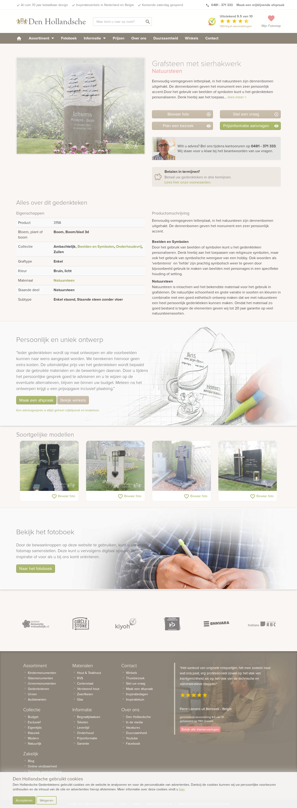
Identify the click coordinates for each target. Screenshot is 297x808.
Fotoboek (69, 38)
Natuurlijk (34, 743)
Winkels (191, 38)
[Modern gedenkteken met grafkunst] (115, 466)
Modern (33, 738)
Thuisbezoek (135, 678)
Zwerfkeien (85, 694)
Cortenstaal (85, 683)
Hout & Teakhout (89, 672)
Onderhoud (85, 733)
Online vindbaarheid (42, 766)
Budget (33, 717)
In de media (134, 722)
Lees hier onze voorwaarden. (188, 182)
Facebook (133, 743)
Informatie (93, 38)
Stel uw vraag (135, 683)
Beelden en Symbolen (95, 246)
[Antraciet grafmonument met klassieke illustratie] (49, 466)
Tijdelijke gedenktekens (45, 771)
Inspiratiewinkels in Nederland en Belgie (105, 5)
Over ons (138, 38)
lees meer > (237, 97)
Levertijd (83, 727)
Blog (31, 761)
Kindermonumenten (42, 672)
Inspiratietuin (135, 699)
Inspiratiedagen (137, 694)
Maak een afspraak (36, 400)
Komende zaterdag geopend (162, 5)
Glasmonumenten (40, 678)
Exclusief (34, 722)
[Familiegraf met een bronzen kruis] (247, 466)
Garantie (83, 743)
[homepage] (19, 38)
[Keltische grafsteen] (181, 466)
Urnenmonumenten (42, 683)
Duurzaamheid (165, 38)
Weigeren (46, 800)
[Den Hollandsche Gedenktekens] (51, 21)
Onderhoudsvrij (129, 246)
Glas (80, 699)
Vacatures (133, 727)
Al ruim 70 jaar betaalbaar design (44, 5)
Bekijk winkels (73, 400)
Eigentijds (35, 727)
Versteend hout (88, 688)
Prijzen (118, 38)
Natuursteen (64, 280)
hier (181, 789)
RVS (80, 678)
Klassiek (33, 733)
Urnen (32, 694)
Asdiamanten (37, 699)
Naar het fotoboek (35, 568)
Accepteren (24, 800)
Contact (211, 38)
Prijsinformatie (87, 738)
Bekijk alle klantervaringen (200, 729)
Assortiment (39, 38)
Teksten (82, 722)
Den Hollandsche (138, 717)
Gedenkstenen (38, 688)
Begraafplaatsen (88, 717)
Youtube (132, 738)
